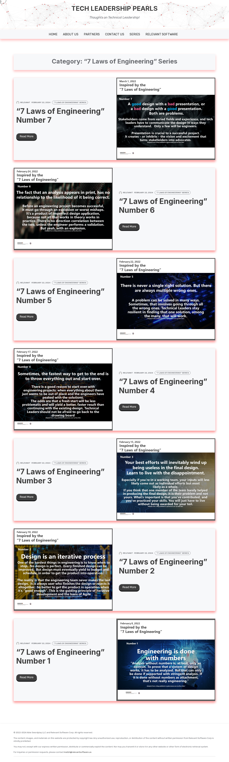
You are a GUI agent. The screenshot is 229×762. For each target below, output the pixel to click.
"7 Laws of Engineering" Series (70, 102)
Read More (26, 136)
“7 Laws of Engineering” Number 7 (60, 116)
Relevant (25, 102)
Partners (92, 34)
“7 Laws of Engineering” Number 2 (163, 566)
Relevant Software (162, 34)
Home (53, 34)
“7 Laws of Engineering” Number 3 (60, 476)
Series (135, 34)
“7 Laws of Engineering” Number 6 (163, 206)
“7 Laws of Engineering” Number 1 (60, 656)
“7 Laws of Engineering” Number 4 (163, 386)
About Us (70, 34)
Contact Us (114, 34)
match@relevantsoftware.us (77, 752)
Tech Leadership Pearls (115, 8)
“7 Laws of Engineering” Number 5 (60, 296)
